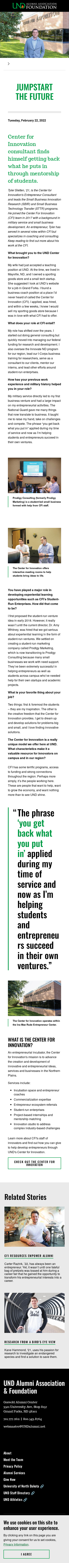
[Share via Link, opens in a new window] (21, 126)
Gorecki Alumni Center (20, 1402)
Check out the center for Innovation (34, 1163)
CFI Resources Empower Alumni (28, 1256)
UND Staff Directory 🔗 (19, 1492)
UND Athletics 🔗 (15, 1499)
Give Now (9, 1479)
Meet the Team (13, 1459)
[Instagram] (14, 1437)
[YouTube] (6, 1437)
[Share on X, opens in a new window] (10, 126)
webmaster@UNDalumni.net (24, 1426)
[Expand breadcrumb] (8, 63)
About (7, 1453)
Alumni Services (14, 1472)
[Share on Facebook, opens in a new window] (15, 126)
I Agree (35, 1554)
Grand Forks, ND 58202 (20, 1411)
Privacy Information (16, 1544)
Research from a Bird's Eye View (29, 1342)
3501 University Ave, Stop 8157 (25, 1406)
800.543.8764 (32, 1419)
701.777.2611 (11, 1419)
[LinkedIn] (32, 1437)
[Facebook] (23, 1437)
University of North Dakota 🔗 (23, 1486)
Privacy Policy (12, 1466)
